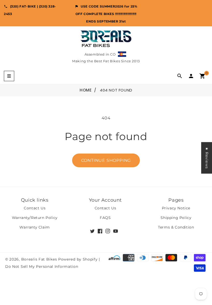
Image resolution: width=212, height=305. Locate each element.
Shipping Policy (176, 217)
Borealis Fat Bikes (39, 259)
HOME (86, 90)
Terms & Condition (176, 227)
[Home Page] (106, 38)
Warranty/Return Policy (35, 217)
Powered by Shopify (78, 259)
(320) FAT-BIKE (23, 6)
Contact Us (35, 208)
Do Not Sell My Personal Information (41, 266)
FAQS (105, 217)
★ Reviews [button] (207, 158)
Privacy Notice (176, 208)
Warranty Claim (34, 227)
